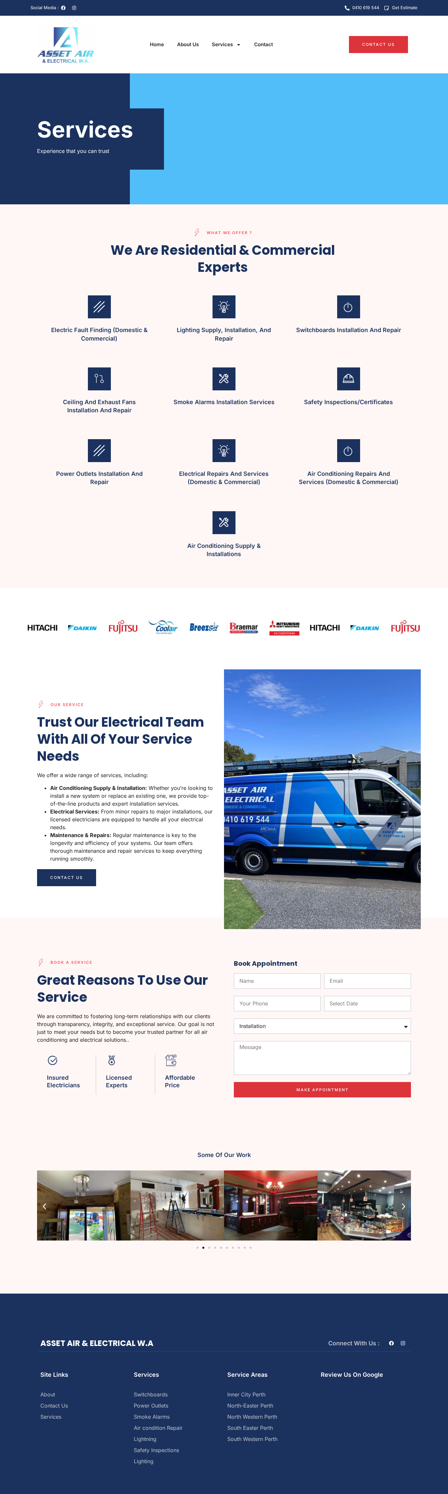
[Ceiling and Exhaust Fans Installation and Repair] (99, 378)
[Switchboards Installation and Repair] (348, 306)
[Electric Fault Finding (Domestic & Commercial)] (99, 306)
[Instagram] (74, 7)
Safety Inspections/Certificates (348, 402)
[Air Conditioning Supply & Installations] (224, 522)
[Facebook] (63, 7)
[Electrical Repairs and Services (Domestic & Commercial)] (224, 450)
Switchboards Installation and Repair (348, 330)
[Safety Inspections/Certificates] (348, 378)
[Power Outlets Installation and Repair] (99, 450)
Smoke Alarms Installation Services (224, 402)
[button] (44, 1207)
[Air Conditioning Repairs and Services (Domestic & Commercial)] (348, 450)
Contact (263, 44)
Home (157, 44)
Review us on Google (352, 1374)
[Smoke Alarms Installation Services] (224, 378)
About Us (188, 44)
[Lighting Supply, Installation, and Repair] (224, 306)
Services (222, 44)
